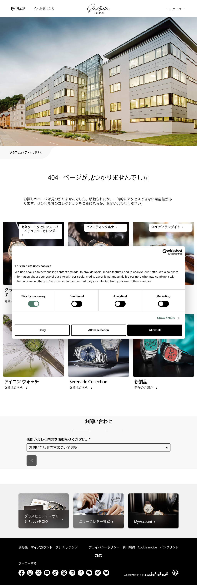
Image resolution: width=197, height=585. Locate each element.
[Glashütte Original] (98, 9)
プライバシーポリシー (104, 547)
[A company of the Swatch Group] (146, 574)
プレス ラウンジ (66, 547)
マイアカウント (41, 547)
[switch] (76, 304)
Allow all (155, 330)
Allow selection (98, 330)
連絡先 (23, 547)
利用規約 (129, 547)
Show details (166, 318)
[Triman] (175, 573)
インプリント (169, 547)
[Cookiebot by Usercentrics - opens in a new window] (165, 252)
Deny (42, 330)
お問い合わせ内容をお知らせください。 (58, 439)
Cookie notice (147, 547)
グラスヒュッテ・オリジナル (26, 152)
